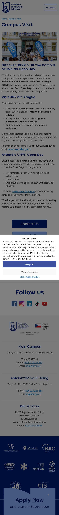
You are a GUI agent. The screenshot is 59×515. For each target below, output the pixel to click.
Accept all (29, 264)
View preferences (29, 271)
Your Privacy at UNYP (29, 276)
